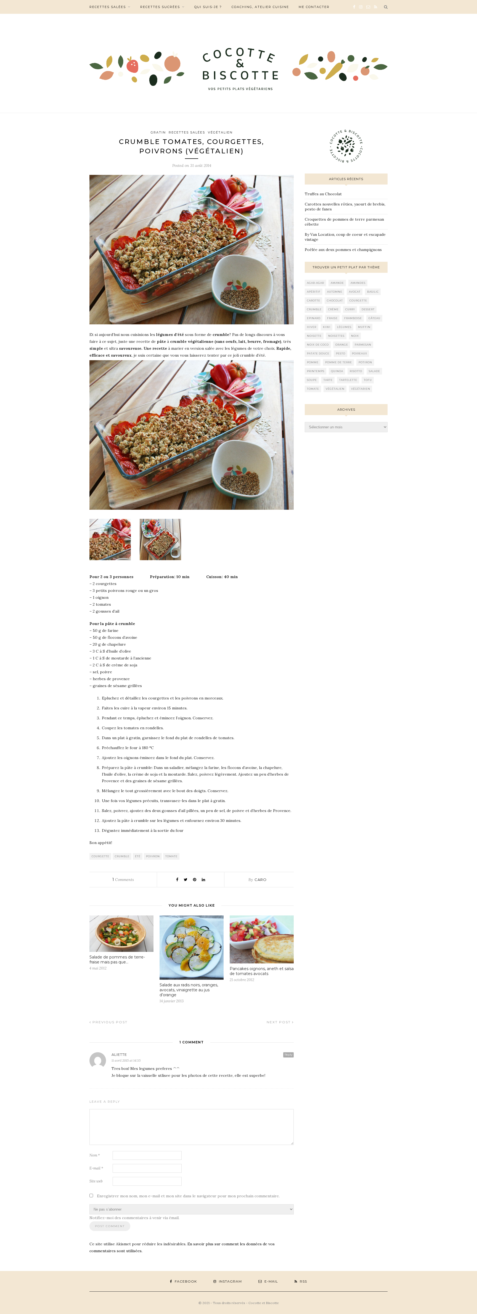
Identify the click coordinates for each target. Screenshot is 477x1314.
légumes (344, 326)
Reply (288, 1054)
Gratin (158, 132)
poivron (153, 856)
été (138, 856)
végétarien (360, 388)
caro (261, 879)
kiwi (326, 326)
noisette (314, 335)
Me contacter (314, 7)
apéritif (313, 291)
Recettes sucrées (160, 7)
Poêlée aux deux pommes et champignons (343, 249)
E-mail (96, 1168)
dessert (368, 309)
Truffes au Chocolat (323, 193)
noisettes (336, 335)
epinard (313, 318)
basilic (373, 291)
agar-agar (315, 282)
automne (334, 291)
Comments (123, 879)
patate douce (318, 353)
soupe (312, 379)
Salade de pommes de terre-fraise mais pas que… (117, 960)
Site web (96, 1181)
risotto (356, 371)
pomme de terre (338, 362)
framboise (353, 318)
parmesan (363, 344)
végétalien (335, 388)
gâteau (374, 318)
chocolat (335, 300)
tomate (171, 856)
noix (355, 335)
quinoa (337, 371)
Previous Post (109, 1022)
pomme (313, 362)
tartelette (348, 379)
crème (333, 309)
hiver (311, 326)
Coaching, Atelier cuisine (260, 7)
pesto (340, 353)
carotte (313, 300)
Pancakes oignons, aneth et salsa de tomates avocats (262, 971)
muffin (364, 326)
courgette (100, 856)
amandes (358, 282)
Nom (94, 1155)
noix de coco (318, 344)
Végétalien (220, 132)
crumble (122, 856)
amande (337, 282)
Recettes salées (107, 7)
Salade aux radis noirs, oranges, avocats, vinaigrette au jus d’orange (189, 989)
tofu (368, 379)
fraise (332, 318)
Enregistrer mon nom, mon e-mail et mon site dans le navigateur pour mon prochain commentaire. (188, 1195)
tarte (328, 379)
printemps (315, 371)
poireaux (359, 353)
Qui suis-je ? (208, 7)
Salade (374, 371)
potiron (365, 362)
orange (341, 344)
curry (350, 309)
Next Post (279, 1022)
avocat (355, 291)
